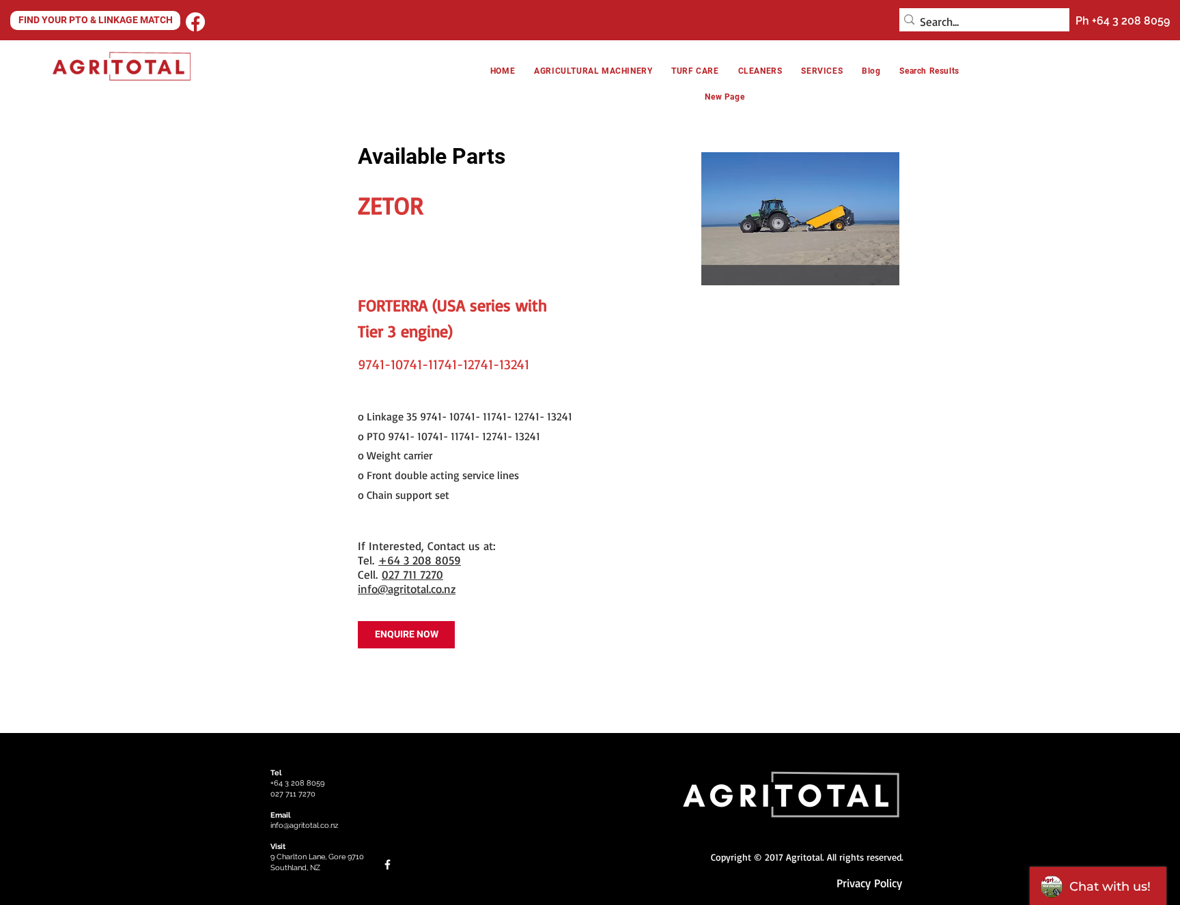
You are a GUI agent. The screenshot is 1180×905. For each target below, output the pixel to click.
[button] (760, 71)
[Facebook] (195, 21)
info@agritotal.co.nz (406, 588)
